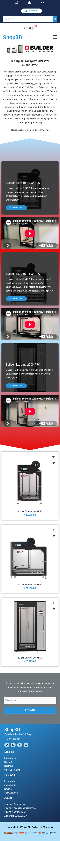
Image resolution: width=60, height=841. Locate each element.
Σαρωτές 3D (10, 785)
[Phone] (6, 745)
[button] (31, 11)
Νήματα (8, 789)
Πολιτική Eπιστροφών (15, 812)
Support (8, 762)
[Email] (13, 745)
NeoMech (9, 766)
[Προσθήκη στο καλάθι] (53, 463)
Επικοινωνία (10, 758)
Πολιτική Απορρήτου (14, 804)
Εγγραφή (30, 710)
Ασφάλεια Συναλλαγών (15, 816)
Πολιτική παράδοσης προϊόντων (20, 808)
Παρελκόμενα (11, 792)
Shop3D (12, 37)
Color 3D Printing (12, 770)
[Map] (26, 745)
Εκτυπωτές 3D (11, 781)
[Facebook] (19, 745)
